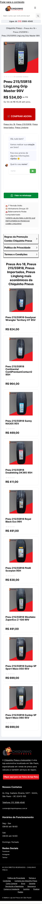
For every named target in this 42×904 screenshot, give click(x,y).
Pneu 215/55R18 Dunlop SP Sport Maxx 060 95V (20, 716)
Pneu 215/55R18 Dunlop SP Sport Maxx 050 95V (20, 667)
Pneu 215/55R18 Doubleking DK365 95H (18, 471)
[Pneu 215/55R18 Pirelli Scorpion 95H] (21, 541)
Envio (23, 883)
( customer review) (21, 77)
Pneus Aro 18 (29, 28)
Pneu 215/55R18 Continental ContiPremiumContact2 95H (18, 370)
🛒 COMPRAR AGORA (19, 116)
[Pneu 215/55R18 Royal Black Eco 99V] (21, 492)
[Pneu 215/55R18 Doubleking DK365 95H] (21, 443)
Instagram (5, 854)
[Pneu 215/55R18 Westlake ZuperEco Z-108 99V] (21, 590)
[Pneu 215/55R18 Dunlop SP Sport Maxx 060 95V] (21, 688)
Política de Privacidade (16, 878)
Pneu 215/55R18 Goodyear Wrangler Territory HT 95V (20, 318)
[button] (21, 238)
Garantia (32, 883)
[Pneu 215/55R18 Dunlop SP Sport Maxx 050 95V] (21, 639)
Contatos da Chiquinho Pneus (26, 881)
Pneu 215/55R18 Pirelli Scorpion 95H (18, 569)
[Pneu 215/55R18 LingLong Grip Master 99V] (21, 74)
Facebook (5, 851)
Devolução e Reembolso (14, 886)
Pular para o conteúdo (12, 2)
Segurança (31, 886)
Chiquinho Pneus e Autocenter (17, 760)
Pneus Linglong (21, 127)
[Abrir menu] (35, 7)
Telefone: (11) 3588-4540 (13, 802)
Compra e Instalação (11, 889)
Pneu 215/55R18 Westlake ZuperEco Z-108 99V (20, 618)
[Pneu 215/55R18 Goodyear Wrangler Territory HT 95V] (21, 290)
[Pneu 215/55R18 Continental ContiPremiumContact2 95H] (21, 339)
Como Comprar (11, 883)
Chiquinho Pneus (14, 28)
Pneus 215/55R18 (20, 32)
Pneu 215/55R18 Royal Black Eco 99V (18, 520)
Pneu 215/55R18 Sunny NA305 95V (18, 422)
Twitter (4, 857)
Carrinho (26, 889)
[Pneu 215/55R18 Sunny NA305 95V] (21, 394)
